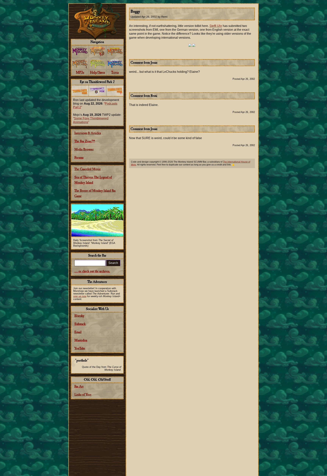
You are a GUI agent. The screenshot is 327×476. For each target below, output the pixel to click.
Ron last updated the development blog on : (96, 103)
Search (113, 263)
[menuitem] (80, 51)
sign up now (79, 296)
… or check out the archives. (92, 271)
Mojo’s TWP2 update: (97, 118)
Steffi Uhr (215, 25)
